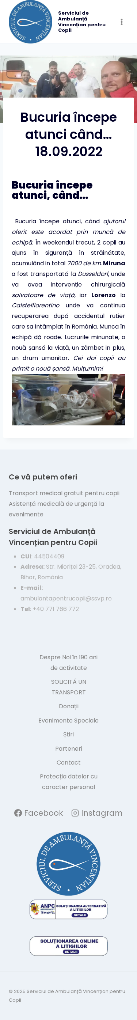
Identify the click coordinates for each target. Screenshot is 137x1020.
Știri (68, 734)
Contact (69, 762)
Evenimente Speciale (68, 720)
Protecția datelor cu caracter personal (69, 781)
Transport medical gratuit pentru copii (64, 493)
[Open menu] (121, 21)
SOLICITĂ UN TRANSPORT (68, 687)
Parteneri (68, 748)
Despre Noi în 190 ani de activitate (68, 662)
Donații (69, 706)
